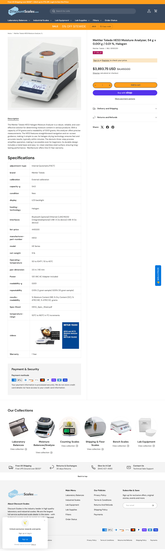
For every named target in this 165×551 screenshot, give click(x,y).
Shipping (96, 73)
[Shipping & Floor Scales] (95, 427)
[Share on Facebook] (107, 127)
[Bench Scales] (121, 427)
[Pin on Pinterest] (112, 127)
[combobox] (93, 11)
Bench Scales (121, 441)
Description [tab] (13, 118)
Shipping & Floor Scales (95, 443)
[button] (155, 11)
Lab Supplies (81, 20)
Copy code (106, 26)
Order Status (111, 20)
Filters (96, 20)
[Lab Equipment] (146, 427)
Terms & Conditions (102, 500)
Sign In (96, 60)
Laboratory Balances (17, 20)
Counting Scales (69, 441)
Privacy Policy (100, 495)
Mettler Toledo (98, 48)
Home (10, 33)
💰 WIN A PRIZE (158, 275)
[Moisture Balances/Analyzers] (44, 427)
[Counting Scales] (69, 427)
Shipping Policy (101, 509)
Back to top (82, 476)
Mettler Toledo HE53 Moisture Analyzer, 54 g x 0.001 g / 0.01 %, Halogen (28, 33)
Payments (98, 514)
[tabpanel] (44, 136)
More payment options (125, 98)
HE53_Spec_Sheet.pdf (42, 307)
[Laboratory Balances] (18, 427)
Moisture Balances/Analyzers (44, 445)
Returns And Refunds (103, 505)
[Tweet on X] (102, 127)
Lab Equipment (62, 20)
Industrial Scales (41, 20)
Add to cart (135, 85)
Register (106, 60)
